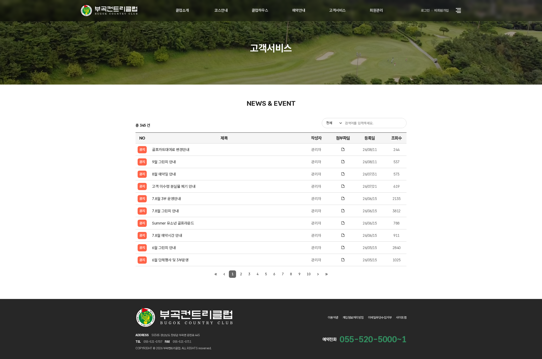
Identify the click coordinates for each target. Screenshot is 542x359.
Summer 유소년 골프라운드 (173, 223)
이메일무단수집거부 (380, 317)
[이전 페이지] (224, 274)
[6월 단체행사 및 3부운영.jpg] (343, 260)
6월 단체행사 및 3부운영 (170, 260)
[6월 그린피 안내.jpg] (343, 248)
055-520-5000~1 (373, 339)
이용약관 (333, 317)
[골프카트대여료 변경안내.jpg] (343, 149)
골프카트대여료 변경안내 (170, 149)
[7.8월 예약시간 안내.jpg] (343, 235)
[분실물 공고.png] (343, 186)
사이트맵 (401, 317)
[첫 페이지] (215, 274)
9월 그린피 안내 (164, 162)
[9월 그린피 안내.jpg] (343, 162)
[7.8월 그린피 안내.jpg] (343, 211)
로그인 (425, 10)
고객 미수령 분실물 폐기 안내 (173, 186)
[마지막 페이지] (326, 274)
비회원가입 (441, 10)
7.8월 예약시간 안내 (167, 235)
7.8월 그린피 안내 (165, 211)
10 (308, 274)
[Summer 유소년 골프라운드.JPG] (343, 223)
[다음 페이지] (318, 274)
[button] (458, 10)
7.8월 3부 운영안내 (166, 198)
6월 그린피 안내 (164, 247)
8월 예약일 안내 (164, 174)
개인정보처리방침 (353, 317)
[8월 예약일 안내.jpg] (343, 174)
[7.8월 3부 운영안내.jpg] (343, 199)
